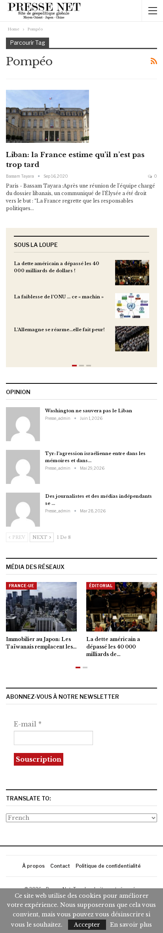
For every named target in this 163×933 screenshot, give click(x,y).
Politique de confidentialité (108, 866)
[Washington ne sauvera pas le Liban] (23, 424)
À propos (33, 866)
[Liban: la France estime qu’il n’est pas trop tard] (47, 116)
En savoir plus (131, 924)
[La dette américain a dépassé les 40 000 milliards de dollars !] (132, 272)
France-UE (21, 585)
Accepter (87, 924)
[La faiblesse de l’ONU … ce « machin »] (132, 306)
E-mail (28, 724)
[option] (81, 309)
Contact (60, 866)
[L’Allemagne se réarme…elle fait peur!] (132, 338)
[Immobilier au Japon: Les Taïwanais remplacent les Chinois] (41, 606)
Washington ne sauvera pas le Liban (88, 410)
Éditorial (100, 585)
